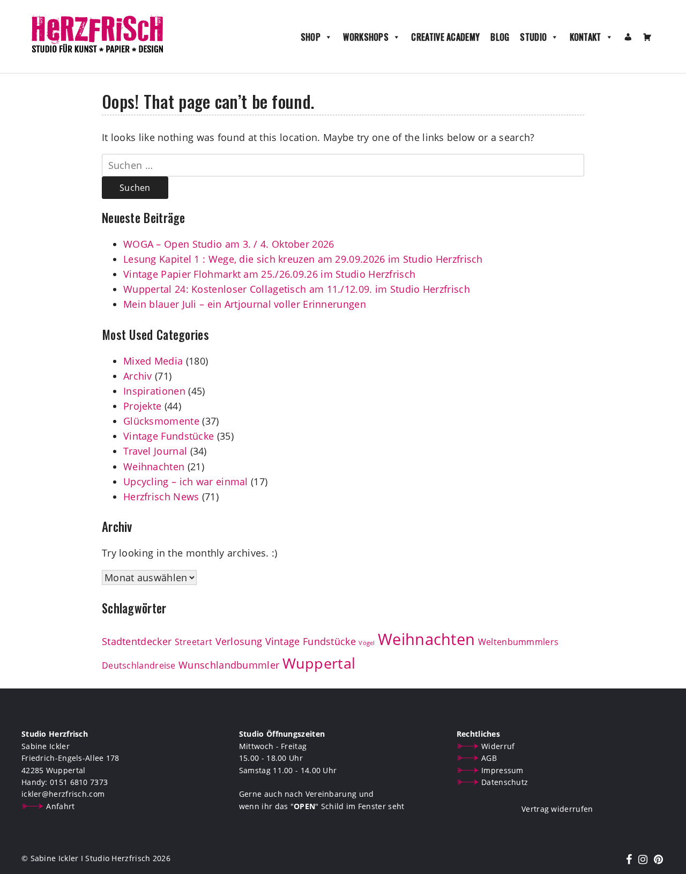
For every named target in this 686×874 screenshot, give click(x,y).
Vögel (367, 643)
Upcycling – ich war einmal (185, 481)
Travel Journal (155, 451)
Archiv (137, 375)
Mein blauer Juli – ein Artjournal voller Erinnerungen (244, 304)
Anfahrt (60, 806)
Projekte (142, 405)
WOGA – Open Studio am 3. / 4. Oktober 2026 (228, 244)
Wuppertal (319, 663)
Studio (533, 37)
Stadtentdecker (137, 641)
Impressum (502, 770)
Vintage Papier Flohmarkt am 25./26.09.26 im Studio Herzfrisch (269, 274)
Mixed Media (153, 360)
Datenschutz (504, 782)
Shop (310, 37)
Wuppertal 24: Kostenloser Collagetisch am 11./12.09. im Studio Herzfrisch (296, 289)
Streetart (194, 642)
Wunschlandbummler (228, 664)
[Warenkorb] (647, 37)
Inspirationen (154, 390)
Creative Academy (445, 37)
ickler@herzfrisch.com (63, 794)
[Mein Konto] (628, 37)
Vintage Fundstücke (168, 435)
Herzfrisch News (161, 496)
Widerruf (497, 746)
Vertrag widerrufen (557, 809)
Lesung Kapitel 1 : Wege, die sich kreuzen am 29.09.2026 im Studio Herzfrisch (303, 259)
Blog (499, 37)
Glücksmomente (161, 420)
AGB (489, 758)
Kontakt (585, 37)
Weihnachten (153, 466)
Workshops (366, 37)
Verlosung (239, 641)
